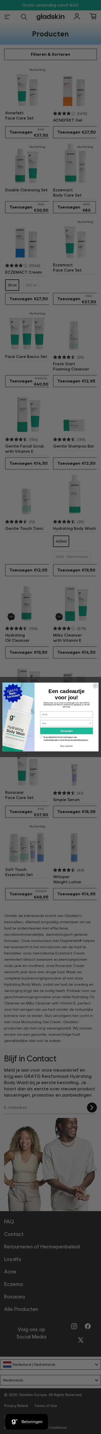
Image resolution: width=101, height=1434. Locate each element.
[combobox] (65, 723)
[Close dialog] (95, 686)
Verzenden (66, 730)
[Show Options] (90, 723)
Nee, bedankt (66, 746)
